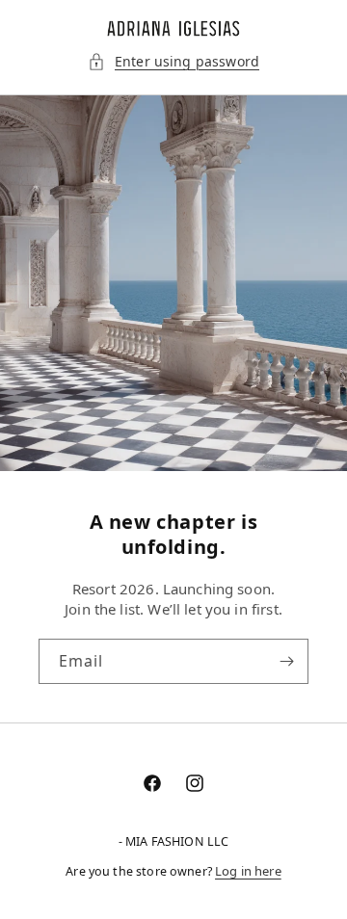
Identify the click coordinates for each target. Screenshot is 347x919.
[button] (173, 61)
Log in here (248, 871)
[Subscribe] (286, 661)
